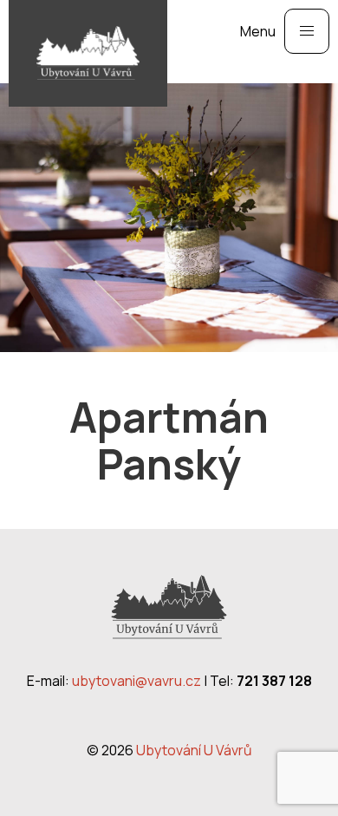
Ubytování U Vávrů (194, 750)
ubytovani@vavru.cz (136, 680)
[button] (306, 31)
